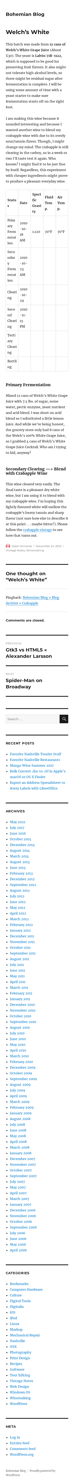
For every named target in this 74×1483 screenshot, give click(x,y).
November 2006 (23, 1216)
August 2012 (20, 890)
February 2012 (21, 925)
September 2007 (23, 1176)
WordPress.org (22, 1454)
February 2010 (21, 1062)
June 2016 (18, 833)
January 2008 (20, 1153)
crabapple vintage (37, 530)
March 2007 (19, 1199)
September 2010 (23, 1022)
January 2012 (20, 930)
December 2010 (22, 1005)
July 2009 (17, 1090)
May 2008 (18, 1136)
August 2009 (20, 1085)
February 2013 (21, 873)
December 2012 (22, 879)
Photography (20, 1352)
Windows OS (20, 1392)
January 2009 (21, 1113)
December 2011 (22, 936)
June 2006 (18, 1239)
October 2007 (21, 1170)
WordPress (18, 1404)
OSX (13, 1347)
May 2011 (17, 976)
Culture (16, 1295)
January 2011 (20, 999)
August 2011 (19, 959)
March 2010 (19, 1056)
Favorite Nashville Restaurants (35, 760)
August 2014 (20, 850)
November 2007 (23, 1164)
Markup (16, 1329)
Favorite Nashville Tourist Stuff (35, 754)
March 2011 (19, 987)
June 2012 (18, 902)
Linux (14, 1324)
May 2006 (18, 1244)
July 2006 (17, 1233)
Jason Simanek (22, 546)
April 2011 (17, 982)
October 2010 (20, 1016)
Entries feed (19, 1443)
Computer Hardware (26, 1289)
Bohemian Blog (25, 14)
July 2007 (17, 1182)
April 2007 (18, 1193)
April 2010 (18, 1050)
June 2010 (18, 1039)
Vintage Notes (15, 550)
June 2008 (18, 1130)
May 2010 (17, 1045)
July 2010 (17, 1033)
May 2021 (17, 822)
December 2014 (22, 845)
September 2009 (23, 1079)
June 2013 (17, 868)
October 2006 (21, 1222)
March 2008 (19, 1147)
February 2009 (22, 1107)
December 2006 (23, 1210)
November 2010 (22, 1010)
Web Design (19, 1387)
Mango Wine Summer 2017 (32, 765)
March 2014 (19, 856)
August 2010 (20, 1027)
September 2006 (23, 1227)
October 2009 (21, 1073)
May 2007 (18, 1187)
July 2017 (17, 828)
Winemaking (35, 550)
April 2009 (18, 1096)
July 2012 (17, 896)
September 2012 (23, 885)
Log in (15, 1437)
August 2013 (20, 862)
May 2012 (17, 908)
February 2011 (21, 993)
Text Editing (20, 1375)
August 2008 (20, 1119)
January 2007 (20, 1204)
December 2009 (23, 1067)
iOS (12, 1312)
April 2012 (18, 913)
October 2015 (20, 839)
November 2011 (22, 942)
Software (17, 1369)
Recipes (16, 1364)
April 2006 (18, 1250)
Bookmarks (19, 1284)
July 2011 (17, 965)
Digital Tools (20, 1301)
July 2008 (17, 1124)
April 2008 (18, 1142)
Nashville (17, 1341)
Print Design (20, 1358)
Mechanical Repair (25, 1335)
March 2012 (19, 919)
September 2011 (23, 953)
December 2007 (22, 1159)
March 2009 (20, 1102)
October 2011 (20, 948)
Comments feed (23, 1449)
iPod (13, 1318)
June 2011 (17, 970)
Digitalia (17, 1307)
